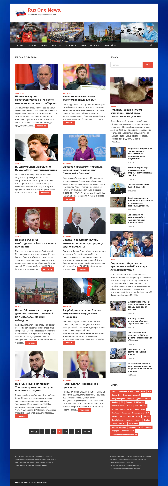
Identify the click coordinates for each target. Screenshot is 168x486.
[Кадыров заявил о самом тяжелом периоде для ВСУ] (84, 78)
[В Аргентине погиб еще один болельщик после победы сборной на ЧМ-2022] (118, 310)
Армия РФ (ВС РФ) (126, 391)
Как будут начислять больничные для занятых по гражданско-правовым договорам (140, 202)
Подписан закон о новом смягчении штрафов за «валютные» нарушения (126, 113)
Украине (138, 420)
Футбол (147, 420)
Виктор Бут (116, 395)
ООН (143, 409)
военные (132, 427)
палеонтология (128, 431)
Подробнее (41, 126)
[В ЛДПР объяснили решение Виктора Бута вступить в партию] (36, 148)
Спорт (83, 45)
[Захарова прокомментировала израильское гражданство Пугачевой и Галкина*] (84, 148)
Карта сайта (110, 45)
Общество (56, 45)
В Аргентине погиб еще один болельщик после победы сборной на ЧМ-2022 (139, 306)
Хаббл (114, 424)
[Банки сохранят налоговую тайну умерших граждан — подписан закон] (118, 223)
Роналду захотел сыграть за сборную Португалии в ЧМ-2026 (138, 321)
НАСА (122, 409)
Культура (32, 45)
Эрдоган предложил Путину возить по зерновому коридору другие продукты (83, 243)
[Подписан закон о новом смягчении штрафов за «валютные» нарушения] (131, 104)
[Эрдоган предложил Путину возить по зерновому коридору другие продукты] (84, 221)
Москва (143, 406)
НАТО (129, 409)
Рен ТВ (114, 416)
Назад (34, 431)
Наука (44, 45)
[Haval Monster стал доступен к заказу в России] (118, 358)
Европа (129, 402)
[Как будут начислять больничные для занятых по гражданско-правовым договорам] (118, 207)
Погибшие (116, 413)
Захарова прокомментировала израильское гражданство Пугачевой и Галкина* (82, 170)
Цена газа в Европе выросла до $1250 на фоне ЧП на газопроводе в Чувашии (140, 336)
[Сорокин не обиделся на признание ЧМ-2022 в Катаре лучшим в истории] (131, 257)
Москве (115, 409)
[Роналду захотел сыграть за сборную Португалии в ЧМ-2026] (118, 327)
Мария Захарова (118, 406)
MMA (114, 391)
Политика (71, 45)
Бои (137, 391)
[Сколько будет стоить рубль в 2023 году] (118, 193)
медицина (116, 431)
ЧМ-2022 (122, 424)
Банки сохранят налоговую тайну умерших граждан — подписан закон (137, 218)
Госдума (130, 399)
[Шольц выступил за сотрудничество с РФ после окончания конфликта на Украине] (36, 78)
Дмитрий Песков (143, 399)
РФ (147, 413)
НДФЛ (136, 409)
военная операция (119, 427)
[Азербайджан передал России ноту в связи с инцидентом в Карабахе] (84, 292)
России (122, 416)
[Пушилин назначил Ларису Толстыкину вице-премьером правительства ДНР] (36, 365)
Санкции (146, 416)
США (138, 416)
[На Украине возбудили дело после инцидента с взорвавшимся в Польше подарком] (118, 372)
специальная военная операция (124, 434)
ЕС (122, 402)
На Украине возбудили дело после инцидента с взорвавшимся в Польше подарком (140, 367)
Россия (131, 416)
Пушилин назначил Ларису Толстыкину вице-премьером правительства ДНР (34, 387)
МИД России (139, 402)
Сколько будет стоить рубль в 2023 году (138, 185)
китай (140, 427)
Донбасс (115, 402)
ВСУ (149, 391)
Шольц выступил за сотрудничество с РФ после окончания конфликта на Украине (36, 100)
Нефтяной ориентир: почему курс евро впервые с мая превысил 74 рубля (140, 171)
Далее (87, 431)
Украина (129, 420)
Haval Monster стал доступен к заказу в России (137, 351)
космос (148, 427)
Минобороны (132, 406)
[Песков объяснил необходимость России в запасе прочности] (36, 221)
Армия (20, 45)
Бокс (143, 391)
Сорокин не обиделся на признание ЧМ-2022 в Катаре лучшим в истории (128, 266)
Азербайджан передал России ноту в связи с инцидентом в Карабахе (82, 313)
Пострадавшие (138, 413)
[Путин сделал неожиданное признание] (84, 365)
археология (133, 424)
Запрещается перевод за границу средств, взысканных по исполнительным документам (140, 153)
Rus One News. (44, 10)
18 (78, 431)
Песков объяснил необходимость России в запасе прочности (35, 243)
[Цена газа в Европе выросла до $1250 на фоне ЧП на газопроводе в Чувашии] (118, 341)
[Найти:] (131, 65)
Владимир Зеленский (131, 395)
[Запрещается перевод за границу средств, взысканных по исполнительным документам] (118, 157)
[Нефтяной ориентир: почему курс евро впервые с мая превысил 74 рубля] (118, 176)
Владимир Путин (118, 399)
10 (65, 431)
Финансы (94, 45)
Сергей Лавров (117, 420)
